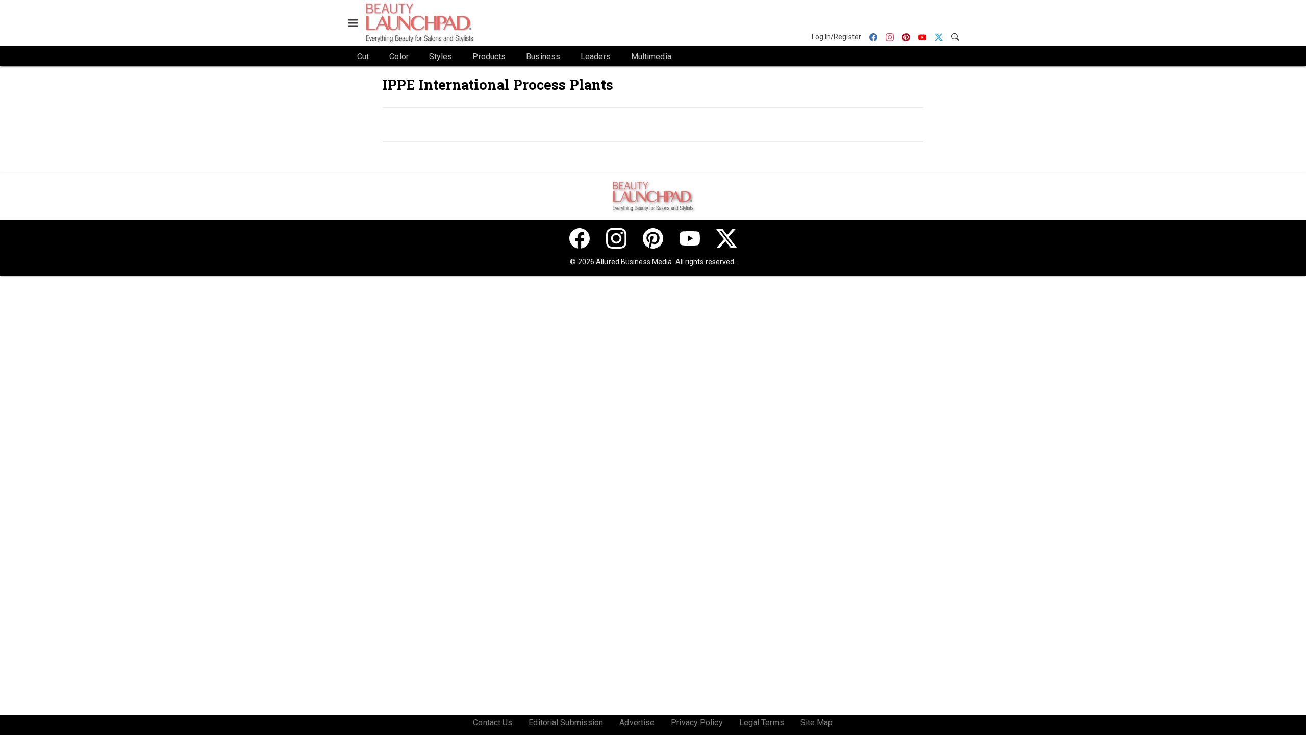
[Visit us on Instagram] (616, 238)
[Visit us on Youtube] (690, 238)
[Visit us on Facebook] (579, 238)
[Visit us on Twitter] (726, 238)
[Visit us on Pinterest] (653, 238)
